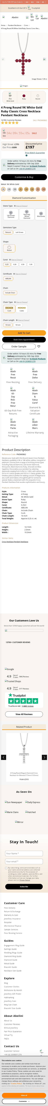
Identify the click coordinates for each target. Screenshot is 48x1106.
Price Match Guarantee (35, 152)
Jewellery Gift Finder (12, 994)
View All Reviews (24, 714)
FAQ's (6, 1038)
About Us (8, 1020)
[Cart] (37, 17)
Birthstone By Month (13, 990)
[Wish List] (32, 17)
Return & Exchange (12, 911)
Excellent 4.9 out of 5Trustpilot (24, 8)
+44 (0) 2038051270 (27, 168)
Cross (26, 25)
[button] (24, 188)
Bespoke (8, 922)
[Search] (27, 17)
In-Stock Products (38, 166)
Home (3, 25)
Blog (6, 983)
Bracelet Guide (10, 967)
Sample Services (11, 929)
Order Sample (18, 346)
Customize (23, 1101)
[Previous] (3, 59)
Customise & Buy (24, 177)
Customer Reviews (12, 1024)
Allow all (24, 1095)
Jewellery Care (10, 1001)
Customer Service (11, 1051)
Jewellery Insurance (12, 918)
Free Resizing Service (13, 933)
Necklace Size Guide (13, 970)
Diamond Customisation (24, 198)
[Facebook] (42, 1051)
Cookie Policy (16, 1084)
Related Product (24, 726)
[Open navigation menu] (44, 17)
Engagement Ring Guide (14, 945)
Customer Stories (11, 986)
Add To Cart (24, 332)
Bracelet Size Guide (12, 1008)
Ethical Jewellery (11, 1028)
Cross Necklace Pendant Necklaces (15, 542)
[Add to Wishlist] (39, 346)
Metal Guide (9, 963)
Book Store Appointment (24, 339)
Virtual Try (8, 1035)
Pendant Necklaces (15, 25)
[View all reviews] (9, 122)
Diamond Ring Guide (13, 956)
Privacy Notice (25, 880)
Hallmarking (9, 997)
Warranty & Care (11, 915)
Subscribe (24, 886)
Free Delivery (9, 908)
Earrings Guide (10, 949)
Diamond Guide (10, 960)
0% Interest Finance (12, 926)
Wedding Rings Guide (13, 952)
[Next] (44, 59)
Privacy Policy (39, 1088)
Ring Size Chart (10, 1004)
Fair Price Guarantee (13, 1031)
